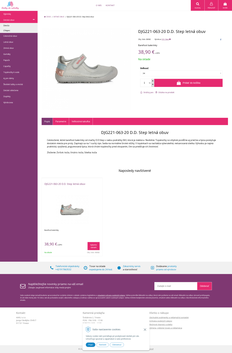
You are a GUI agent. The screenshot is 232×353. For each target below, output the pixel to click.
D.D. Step (165, 39)
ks (150, 83)
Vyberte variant (93, 246)
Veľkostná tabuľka (81, 121)
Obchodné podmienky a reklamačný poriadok (169, 317)
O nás (99, 5)
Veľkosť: (144, 68)
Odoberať (204, 286)
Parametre (60, 121)
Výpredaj (7, 14)
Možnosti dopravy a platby (160, 324)
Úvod (48, 17)
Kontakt (110, 5)
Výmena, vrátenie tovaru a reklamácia (165, 328)
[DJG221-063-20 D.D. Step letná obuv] (86, 69)
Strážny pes (148, 92)
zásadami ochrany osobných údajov (111, 295)
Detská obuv (58, 17)
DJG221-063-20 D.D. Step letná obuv (64, 183)
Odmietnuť (116, 345)
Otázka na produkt (166, 92)
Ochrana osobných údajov (160, 321)
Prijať (90, 345)
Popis (47, 121)
